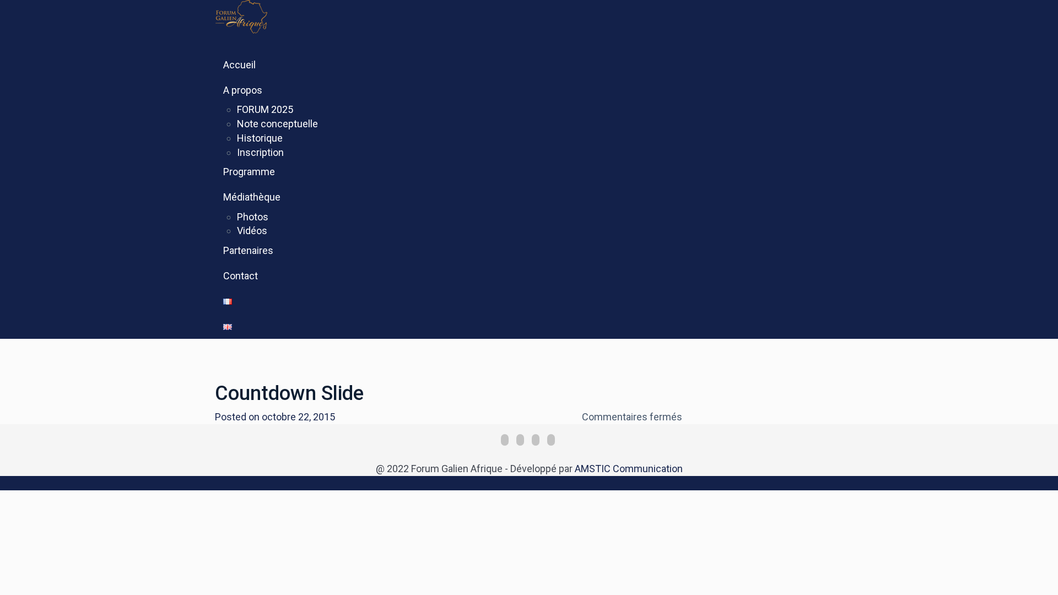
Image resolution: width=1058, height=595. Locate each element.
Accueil (239, 65)
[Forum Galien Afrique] (266, 15)
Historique (260, 138)
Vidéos (252, 230)
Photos (252, 217)
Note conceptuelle (277, 123)
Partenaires (248, 250)
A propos (242, 90)
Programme (249, 171)
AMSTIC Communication (629, 468)
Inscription (260, 152)
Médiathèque (251, 197)
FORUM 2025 (265, 109)
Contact (240, 276)
